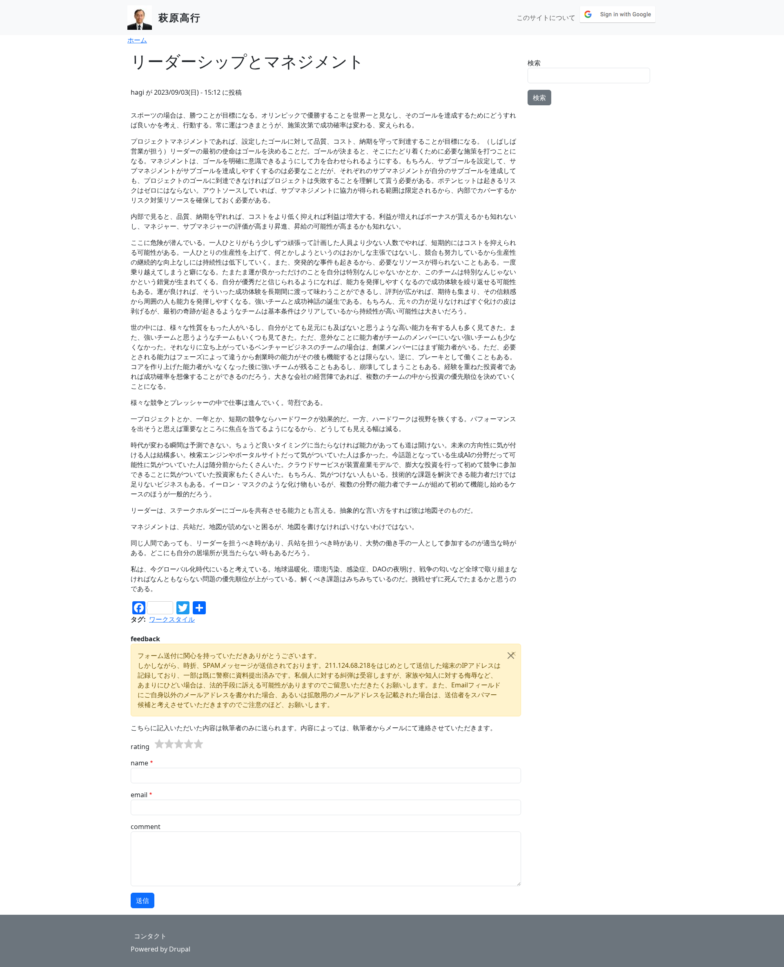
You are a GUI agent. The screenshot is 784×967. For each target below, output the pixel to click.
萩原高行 (179, 17)
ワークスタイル (172, 619)
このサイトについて (546, 17)
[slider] (178, 744)
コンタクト (150, 935)
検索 (534, 62)
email (139, 794)
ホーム (137, 40)
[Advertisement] (590, 163)
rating (140, 746)
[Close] (511, 655)
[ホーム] (142, 17)
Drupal (179, 949)
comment (145, 826)
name (139, 762)
